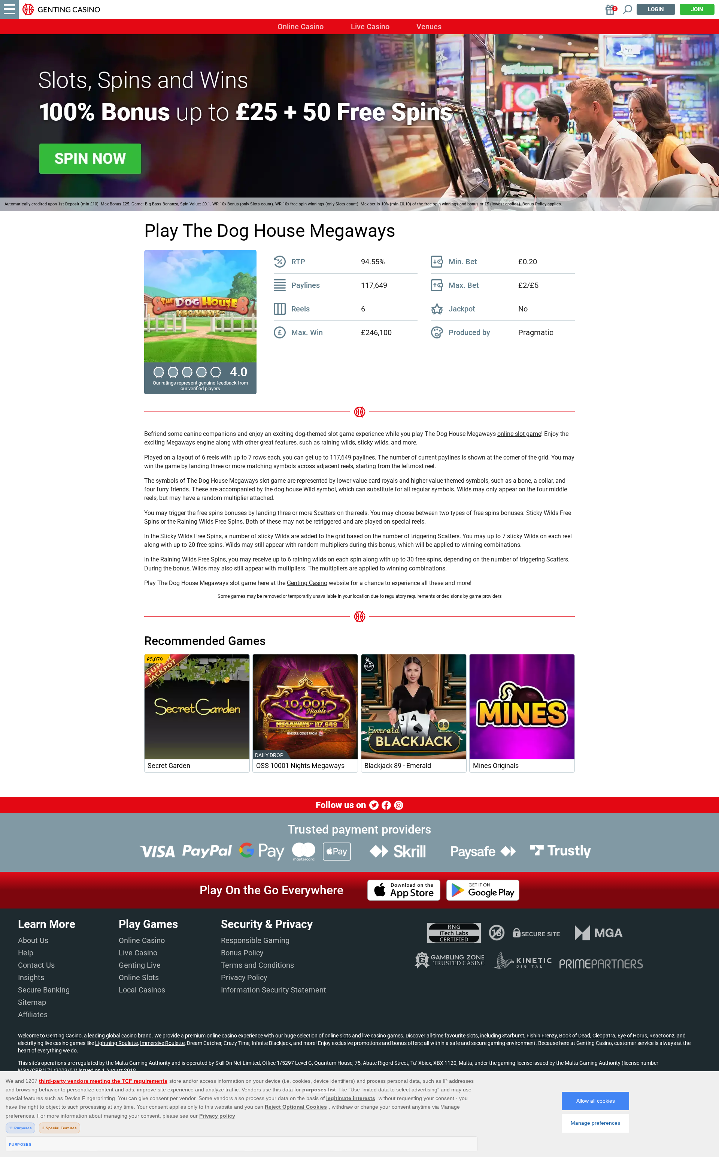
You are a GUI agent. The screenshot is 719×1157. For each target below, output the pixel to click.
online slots (338, 1036)
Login (656, 9)
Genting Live (140, 965)
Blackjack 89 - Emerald (397, 765)
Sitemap (32, 1002)
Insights (31, 977)
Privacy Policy (244, 977)
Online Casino (300, 26)
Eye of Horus (632, 1036)
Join (697, 9)
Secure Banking (44, 989)
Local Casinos (142, 989)
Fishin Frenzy (542, 1036)
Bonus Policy (242, 952)
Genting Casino (307, 583)
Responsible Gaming (255, 940)
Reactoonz (661, 1036)
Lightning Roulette (116, 1043)
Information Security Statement (273, 989)
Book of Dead (574, 1036)
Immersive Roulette (162, 1043)
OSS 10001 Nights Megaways (300, 765)
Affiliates (33, 1014)
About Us (33, 940)
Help (25, 952)
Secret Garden (169, 765)
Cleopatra (603, 1036)
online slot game (519, 433)
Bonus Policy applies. (542, 204)
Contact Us (36, 965)
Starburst (513, 1036)
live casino (374, 1036)
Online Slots (139, 977)
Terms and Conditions (257, 965)
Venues (429, 26)
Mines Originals (496, 765)
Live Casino (370, 26)
